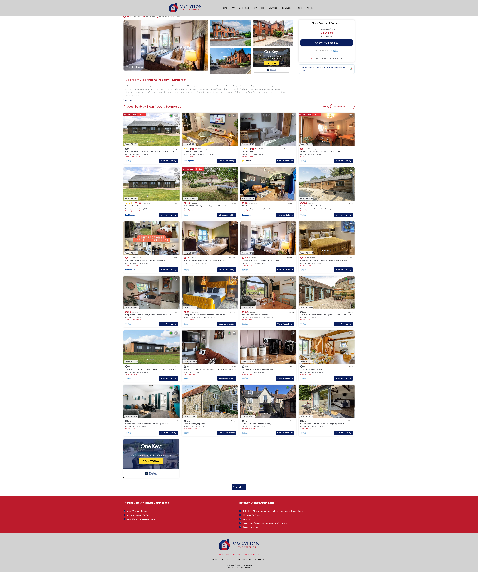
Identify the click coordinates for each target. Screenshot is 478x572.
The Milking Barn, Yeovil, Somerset (315, 206)
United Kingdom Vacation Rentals (141, 519)
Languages (287, 8)
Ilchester (250, 156)
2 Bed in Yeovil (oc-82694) (311, 369)
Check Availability (326, 42)
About (309, 8)
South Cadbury (136, 319)
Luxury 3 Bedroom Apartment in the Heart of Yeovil (205, 315)
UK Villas (273, 8)
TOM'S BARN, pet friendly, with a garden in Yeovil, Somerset (325, 315)
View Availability (168, 160)
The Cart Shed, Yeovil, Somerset (255, 315)
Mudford (192, 211)
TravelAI (249, 565)
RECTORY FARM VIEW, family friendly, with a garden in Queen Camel (272, 511)
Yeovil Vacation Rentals (137, 511)
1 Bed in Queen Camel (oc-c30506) (256, 424)
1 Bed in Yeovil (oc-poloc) (194, 424)
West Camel (193, 428)
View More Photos (134, 67)
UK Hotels (259, 8)
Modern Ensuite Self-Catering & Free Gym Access (205, 260)
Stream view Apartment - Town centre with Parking (322, 151)
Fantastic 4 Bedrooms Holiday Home (257, 369)
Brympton (134, 265)
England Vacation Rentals (138, 515)
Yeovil (127, 156)
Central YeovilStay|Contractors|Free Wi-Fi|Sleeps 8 (146, 424)
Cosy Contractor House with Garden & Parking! (145, 260)
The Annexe (247, 206)
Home (224, 8)
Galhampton (135, 374)
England (186, 156)
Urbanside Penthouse (193, 151)
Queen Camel (135, 156)
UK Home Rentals (240, 8)
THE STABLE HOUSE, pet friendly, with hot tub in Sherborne (209, 206)
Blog (299, 8)
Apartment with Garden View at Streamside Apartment (323, 260)
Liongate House (248, 151)
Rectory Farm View (133, 206)
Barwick (308, 211)
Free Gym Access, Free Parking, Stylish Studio (261, 260)
